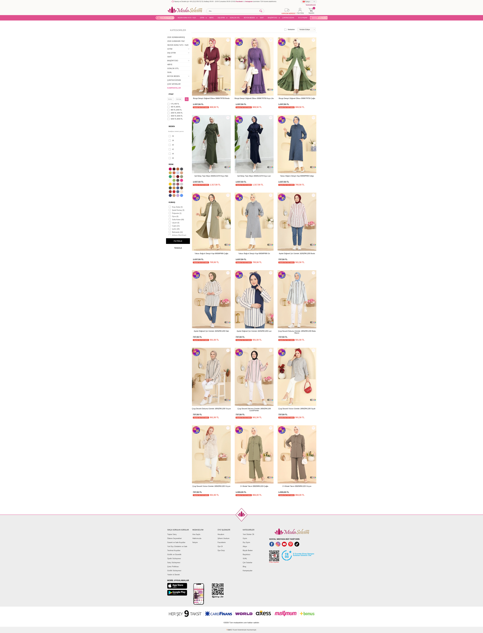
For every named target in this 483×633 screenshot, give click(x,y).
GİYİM (202, 18)
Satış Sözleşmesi (173, 562)
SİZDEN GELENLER (319, 18)
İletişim (195, 542)
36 (173, 136)
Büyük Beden (248, 550)
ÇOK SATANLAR (173, 84)
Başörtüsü (246, 554)
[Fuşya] (182, 181)
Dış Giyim (246, 542)
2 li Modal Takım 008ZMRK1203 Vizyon (296, 486)
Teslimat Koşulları (173, 550)
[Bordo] (178, 177)
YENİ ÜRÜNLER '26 (166, 18)
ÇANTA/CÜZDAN (288, 18)
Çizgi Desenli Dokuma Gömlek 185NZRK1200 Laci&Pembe (254, 409)
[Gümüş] (182, 184)
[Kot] (178, 192)
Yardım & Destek (173, 575)
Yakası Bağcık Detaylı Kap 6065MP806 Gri (254, 253)
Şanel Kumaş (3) (178, 210)
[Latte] (174, 196)
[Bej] (182, 173)
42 (173, 149)
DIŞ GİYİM (221, 18)
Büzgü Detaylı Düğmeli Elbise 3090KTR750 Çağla (297, 98)
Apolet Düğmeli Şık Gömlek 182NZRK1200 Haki (211, 331)
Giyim (245, 538)
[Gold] (170, 184)
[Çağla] (182, 177)
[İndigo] (178, 188)
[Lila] (178, 196)
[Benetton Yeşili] (170, 177)
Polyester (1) (176, 213)
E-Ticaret (234, 630)
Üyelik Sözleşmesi (174, 558)
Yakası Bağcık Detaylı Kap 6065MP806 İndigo (297, 176)
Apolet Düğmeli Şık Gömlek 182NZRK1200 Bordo (297, 253)
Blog (244, 566)
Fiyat (171, 94)
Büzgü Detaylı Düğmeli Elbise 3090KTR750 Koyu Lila (254, 98)
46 (173, 158)
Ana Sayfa (196, 534)
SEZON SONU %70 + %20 (187, 18)
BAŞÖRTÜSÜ (272, 18)
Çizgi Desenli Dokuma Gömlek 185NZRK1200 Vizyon (211, 409)
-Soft (229, 630)
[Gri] (174, 184)
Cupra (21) (176, 226)
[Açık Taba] (178, 169)
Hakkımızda (196, 538)
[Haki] (170, 188)
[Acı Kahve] (174, 169)
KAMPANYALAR (174, 88)
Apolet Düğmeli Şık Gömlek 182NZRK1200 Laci (254, 331)
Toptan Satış (172, 534)
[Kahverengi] (182, 188)
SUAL (169, 72)
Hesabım (221, 534)
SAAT (262, 18)
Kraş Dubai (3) (177, 207)
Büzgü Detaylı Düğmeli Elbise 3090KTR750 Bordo (211, 98)
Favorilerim (222, 542)
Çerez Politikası (173, 566)
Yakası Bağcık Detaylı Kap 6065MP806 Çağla (211, 253)
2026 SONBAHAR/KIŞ (176, 37)
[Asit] (170, 173)
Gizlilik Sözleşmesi (174, 571)
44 (173, 154)
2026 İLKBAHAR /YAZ (176, 41)
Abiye (245, 546)
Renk (171, 164)
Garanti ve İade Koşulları (176, 542)
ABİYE (211, 18)
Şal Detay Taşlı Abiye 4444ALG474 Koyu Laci (254, 176)
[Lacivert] (170, 196)
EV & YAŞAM (302, 18)
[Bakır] (174, 173)
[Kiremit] (170, 192)
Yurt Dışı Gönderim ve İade (177, 546)
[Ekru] (170, 181)
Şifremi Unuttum (223, 538)
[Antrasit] (182, 169)
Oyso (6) (175, 216)
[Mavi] (182, 196)
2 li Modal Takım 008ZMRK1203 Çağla (254, 486)
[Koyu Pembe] (170, 169)
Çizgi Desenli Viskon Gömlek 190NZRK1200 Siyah (296, 409)
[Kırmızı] (174, 192)
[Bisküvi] (174, 177)
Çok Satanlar (247, 562)
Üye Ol (220, 546)
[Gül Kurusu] (178, 184)
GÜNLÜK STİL (235, 18)
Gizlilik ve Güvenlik (174, 554)
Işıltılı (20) (175, 229)
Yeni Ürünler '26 (248, 534)
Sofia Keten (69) (178, 220)
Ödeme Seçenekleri (174, 538)
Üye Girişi (221, 550)
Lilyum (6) (175, 223)
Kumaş (172, 202)
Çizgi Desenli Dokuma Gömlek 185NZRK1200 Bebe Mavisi (297, 332)
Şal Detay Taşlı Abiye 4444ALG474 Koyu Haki (211, 176)
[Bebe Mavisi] (178, 173)
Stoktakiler (291, 29)
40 (173, 145)
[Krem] (182, 192)
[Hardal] (174, 188)
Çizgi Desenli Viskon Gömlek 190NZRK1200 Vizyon (211, 486)
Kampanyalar (247, 571)
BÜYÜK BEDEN (249, 18)
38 (173, 140)
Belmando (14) (177, 232)
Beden (172, 126)
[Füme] (178, 181)
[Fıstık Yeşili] (174, 181)
